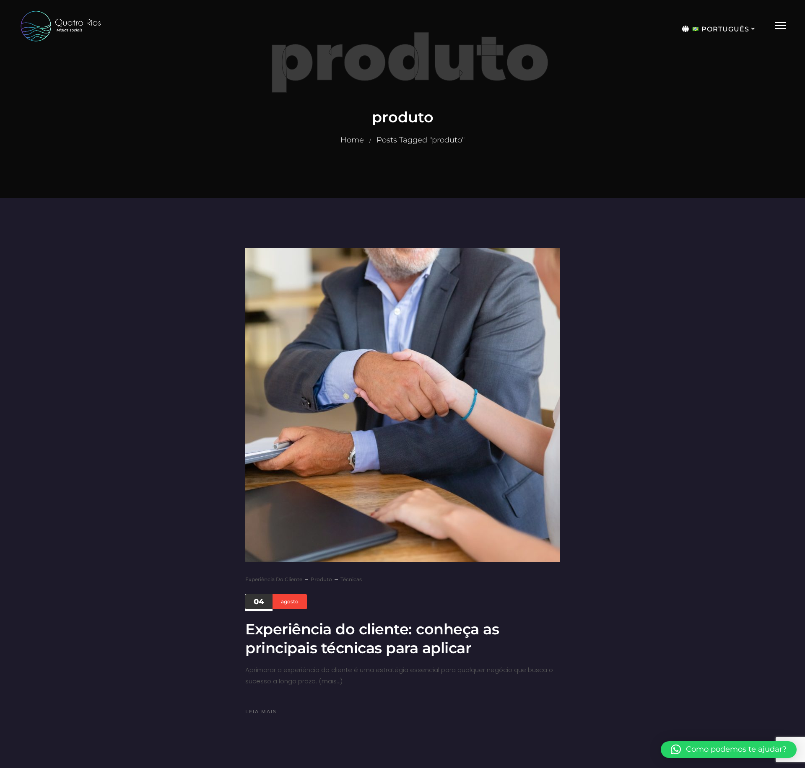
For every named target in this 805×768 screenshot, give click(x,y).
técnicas (351, 579)
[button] (729, 749)
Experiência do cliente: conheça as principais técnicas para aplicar (372, 638)
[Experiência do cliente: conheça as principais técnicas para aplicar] (402, 405)
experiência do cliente (273, 579)
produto (321, 579)
